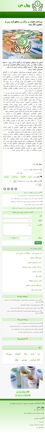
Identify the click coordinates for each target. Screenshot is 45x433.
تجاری (6, 177)
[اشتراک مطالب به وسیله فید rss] (15, 189)
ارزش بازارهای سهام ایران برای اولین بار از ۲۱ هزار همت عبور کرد (26, 326)
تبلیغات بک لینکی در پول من (36, 424)
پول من (24, 5)
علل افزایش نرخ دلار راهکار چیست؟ (32, 204)
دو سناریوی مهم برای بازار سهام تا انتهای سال (31, 305)
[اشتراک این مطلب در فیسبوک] (8, 189)
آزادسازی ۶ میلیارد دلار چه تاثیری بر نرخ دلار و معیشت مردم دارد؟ (26, 308)
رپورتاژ (9, 354)
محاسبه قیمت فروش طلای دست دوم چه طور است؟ (29, 195)
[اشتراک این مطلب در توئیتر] (4, 189)
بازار (32, 354)
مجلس (14, 74)
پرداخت (18, 97)
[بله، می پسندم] (15, 181)
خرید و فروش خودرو (35, 262)
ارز (30, 177)
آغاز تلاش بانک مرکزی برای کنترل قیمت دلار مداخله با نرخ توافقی (26, 201)
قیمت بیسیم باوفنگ (35, 281)
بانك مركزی (35, 360)
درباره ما (41, 422)
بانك (25, 354)
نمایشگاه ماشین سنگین (34, 285)
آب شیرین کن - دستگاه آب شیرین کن (29, 253)
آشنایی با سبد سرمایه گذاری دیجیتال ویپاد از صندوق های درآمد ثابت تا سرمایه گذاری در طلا (23, 301)
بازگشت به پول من (22, 395)
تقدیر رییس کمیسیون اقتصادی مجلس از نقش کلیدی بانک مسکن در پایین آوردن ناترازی (24, 312)
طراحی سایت (37, 271)
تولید (16, 360)
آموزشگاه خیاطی (36, 258)
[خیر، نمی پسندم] (40, 184)
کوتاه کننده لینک (36, 290)
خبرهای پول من (21, 392)
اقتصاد (23, 177)
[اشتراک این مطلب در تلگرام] (12, 189)
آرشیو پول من (40, 427)
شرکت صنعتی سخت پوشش (32, 267)
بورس (24, 360)
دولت (22, 95)
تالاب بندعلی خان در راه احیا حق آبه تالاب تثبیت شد (30, 332)
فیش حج (39, 276)
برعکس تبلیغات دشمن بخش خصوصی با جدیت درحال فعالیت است (26, 198)
